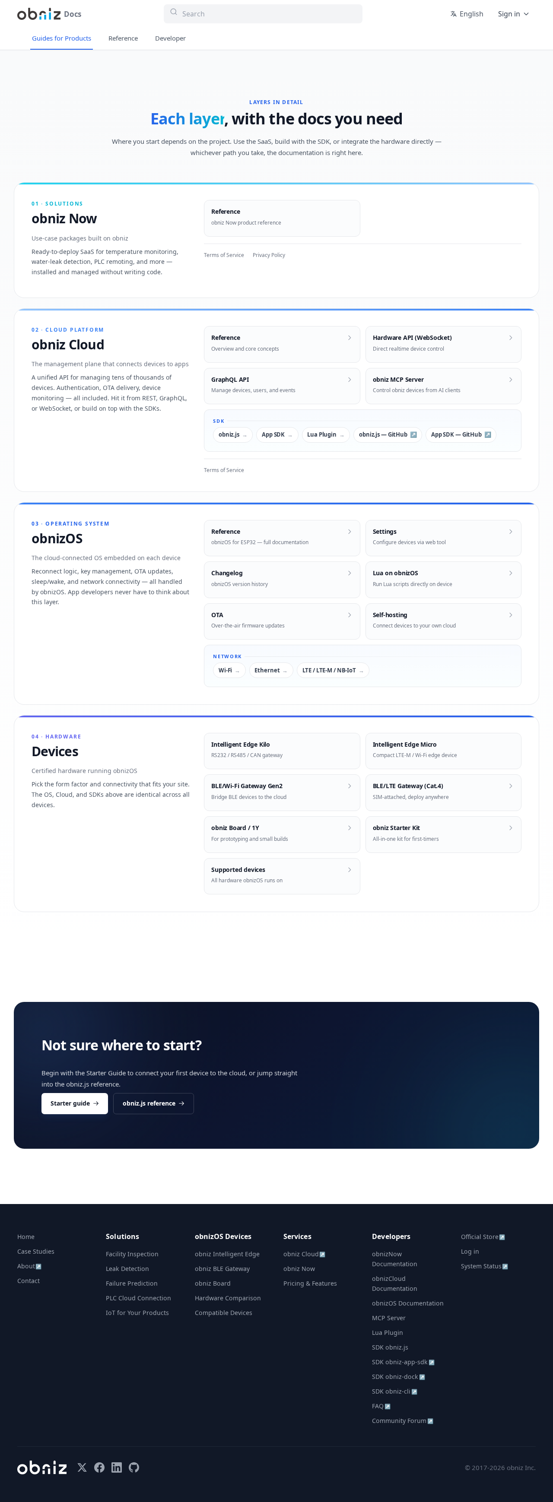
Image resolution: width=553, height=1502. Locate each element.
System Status (484, 1266)
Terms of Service (224, 255)
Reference (123, 38)
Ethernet (267, 670)
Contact (28, 1281)
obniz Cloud (304, 1254)
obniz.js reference (149, 1103)
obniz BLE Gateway (222, 1268)
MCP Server (389, 1318)
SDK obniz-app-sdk (403, 1362)
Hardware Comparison (228, 1298)
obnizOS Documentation (408, 1303)
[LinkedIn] (116, 1467)
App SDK (273, 434)
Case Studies (35, 1251)
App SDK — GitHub (456, 434)
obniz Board (213, 1283)
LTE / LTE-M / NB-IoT (329, 670)
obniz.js (229, 434)
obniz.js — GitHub (383, 434)
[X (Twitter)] (82, 1467)
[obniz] (42, 1467)
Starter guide (70, 1103)
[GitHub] (134, 1467)
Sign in (509, 14)
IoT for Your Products (137, 1313)
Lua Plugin (322, 434)
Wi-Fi (225, 670)
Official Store (483, 1237)
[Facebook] (99, 1467)
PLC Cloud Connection (138, 1298)
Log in (470, 1251)
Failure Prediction (132, 1283)
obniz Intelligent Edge (227, 1254)
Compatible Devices (223, 1313)
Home (26, 1237)
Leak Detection (127, 1268)
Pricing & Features (310, 1283)
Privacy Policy (269, 255)
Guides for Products (61, 38)
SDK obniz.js (390, 1347)
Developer (170, 38)
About (29, 1266)
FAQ (381, 1406)
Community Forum (402, 1420)
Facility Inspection (132, 1254)
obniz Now (299, 1268)
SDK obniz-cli (394, 1391)
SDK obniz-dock (398, 1376)
